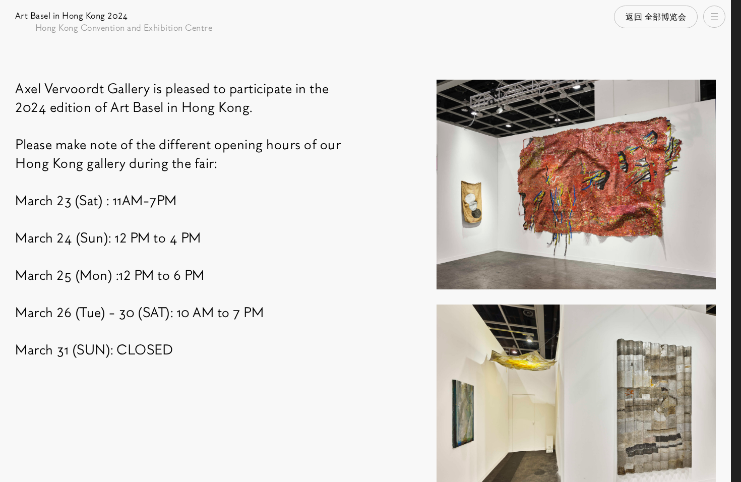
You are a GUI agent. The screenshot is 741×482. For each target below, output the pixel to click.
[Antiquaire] (736, 241)
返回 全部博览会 (656, 17)
